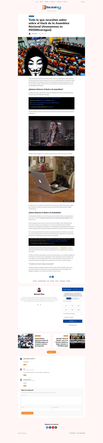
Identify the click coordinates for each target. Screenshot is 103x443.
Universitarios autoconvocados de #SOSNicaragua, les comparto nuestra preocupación (41, 342)
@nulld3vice (56, 102)
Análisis (41, 1)
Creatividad (52, 1)
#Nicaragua (43, 100)
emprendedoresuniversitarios (29, 358)
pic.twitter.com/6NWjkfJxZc (60, 240)
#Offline (53, 100)
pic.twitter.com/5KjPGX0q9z (37, 104)
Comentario (23, 395)
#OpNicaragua (40, 98)
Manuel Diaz (34, 33)
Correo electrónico (55, 407)
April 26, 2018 (50, 106)
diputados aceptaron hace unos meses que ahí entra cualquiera (55, 217)
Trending (47, 1)
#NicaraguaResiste (56, 98)
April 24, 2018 (50, 243)
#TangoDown (48, 102)
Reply (25, 364)
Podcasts (65, 1)
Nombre (22, 407)
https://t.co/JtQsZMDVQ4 (39, 102)
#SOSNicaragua (48, 98)
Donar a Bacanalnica (81, 433)
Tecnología (59, 1)
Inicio (37, 1)
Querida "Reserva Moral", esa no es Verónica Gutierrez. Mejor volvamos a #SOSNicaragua (61, 342)
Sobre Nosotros (73, 433)
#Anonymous (33, 98)
